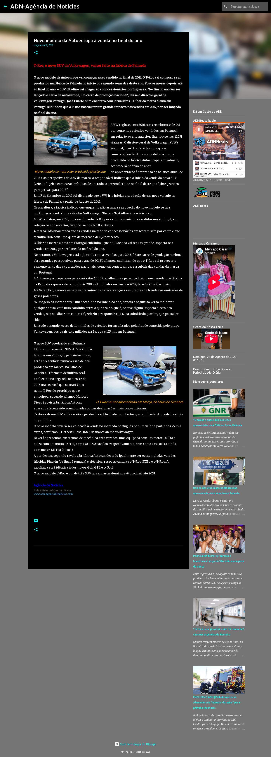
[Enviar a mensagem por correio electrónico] (36, 522)
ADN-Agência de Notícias (44, 6)
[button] (36, 52)
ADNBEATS (200, 180)
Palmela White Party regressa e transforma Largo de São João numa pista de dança (218, 561)
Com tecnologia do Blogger (138, 744)
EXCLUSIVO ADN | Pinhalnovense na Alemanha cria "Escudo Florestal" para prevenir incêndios (216, 702)
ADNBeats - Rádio (220, 180)
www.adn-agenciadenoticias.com (53, 493)
